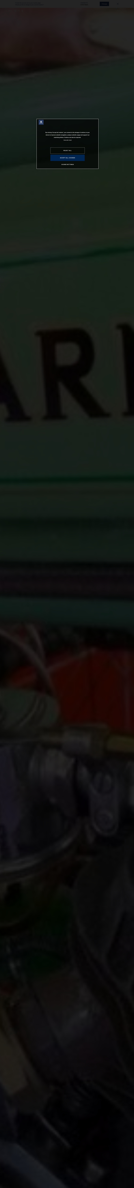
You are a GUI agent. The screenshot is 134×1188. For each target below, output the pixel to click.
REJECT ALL (67, 150)
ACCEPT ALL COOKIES (67, 157)
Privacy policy (66, 140)
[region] (68, 144)
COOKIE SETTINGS (67, 164)
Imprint (70, 140)
